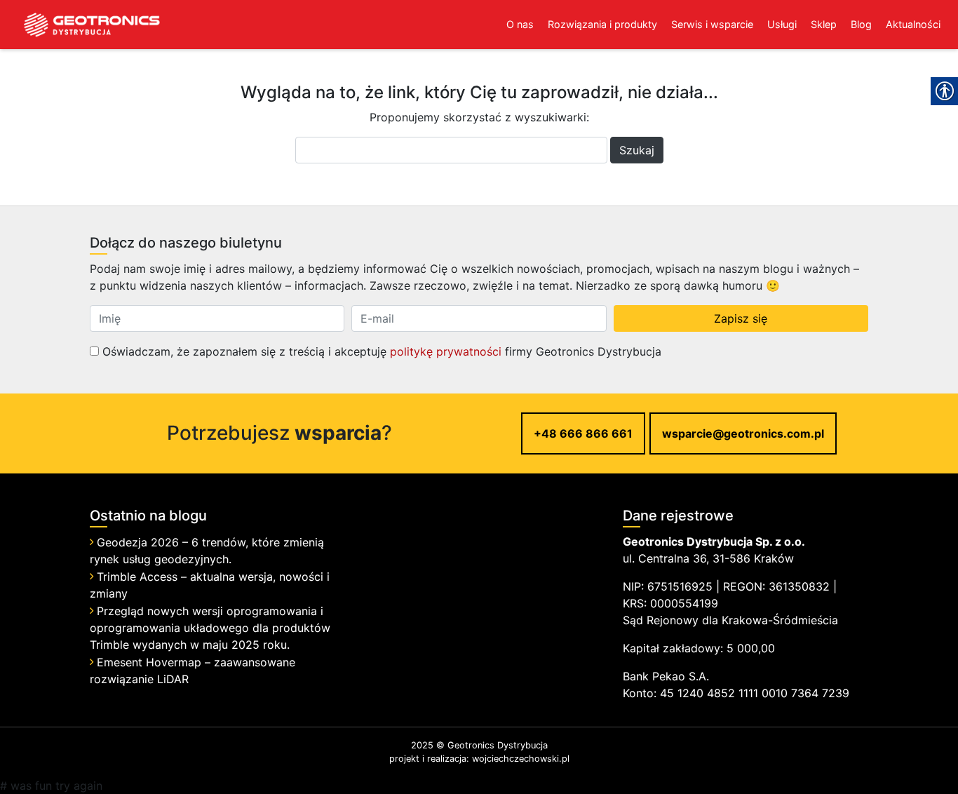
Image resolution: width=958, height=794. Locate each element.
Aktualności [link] (913, 24)
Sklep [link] (824, 24)
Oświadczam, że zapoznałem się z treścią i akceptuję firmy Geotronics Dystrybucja (380, 351)
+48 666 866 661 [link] (583, 433)
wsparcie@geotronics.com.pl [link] (743, 433)
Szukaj (636, 150)
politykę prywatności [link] (445, 351)
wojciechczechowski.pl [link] (520, 758)
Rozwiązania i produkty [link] (602, 24)
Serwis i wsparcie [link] (712, 24)
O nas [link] (520, 24)
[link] (80, 25)
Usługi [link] (782, 24)
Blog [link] (861, 24)
